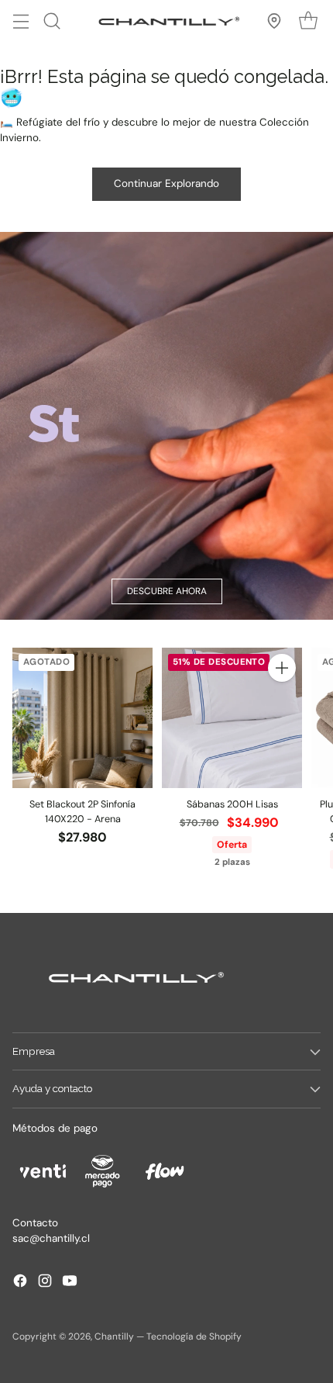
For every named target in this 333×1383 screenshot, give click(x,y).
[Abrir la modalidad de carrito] (308, 20)
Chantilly (114, 1336)
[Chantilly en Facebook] (20, 1283)
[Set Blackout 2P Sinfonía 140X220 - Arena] (82, 718)
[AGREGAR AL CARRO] (282, 668)
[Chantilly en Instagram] (45, 1283)
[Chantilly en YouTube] (69, 1283)
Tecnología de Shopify (194, 1336)
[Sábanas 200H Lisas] (232, 718)
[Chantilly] (166, 21)
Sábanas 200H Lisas (232, 804)
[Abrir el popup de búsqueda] (51, 20)
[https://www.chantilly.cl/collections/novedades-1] (166, 426)
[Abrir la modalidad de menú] (20, 20)
